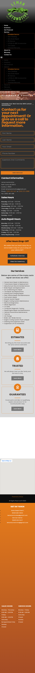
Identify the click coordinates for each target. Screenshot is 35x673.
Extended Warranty (14, 48)
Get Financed (8, 30)
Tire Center (11, 45)
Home (6, 25)
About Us (7, 50)
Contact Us (8, 55)
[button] (17, 57)
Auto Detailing (12, 37)
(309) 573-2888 (24, 191)
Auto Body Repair (13, 39)
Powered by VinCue (17, 497)
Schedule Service (13, 34)
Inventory (7, 28)
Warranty (7, 52)
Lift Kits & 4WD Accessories (17, 43)
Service (6, 32)
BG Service (11, 41)
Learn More (17, 350)
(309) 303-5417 (11, 191)
